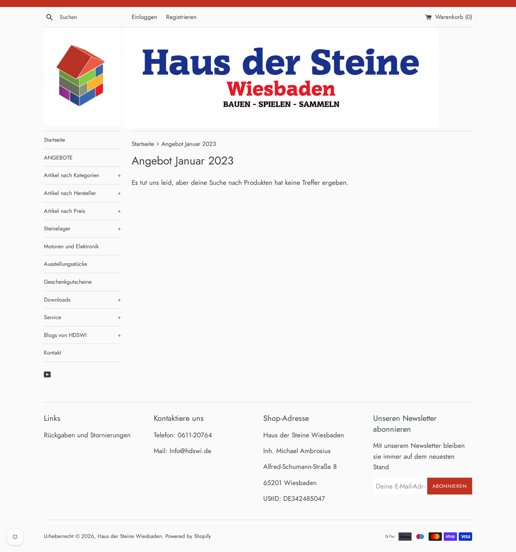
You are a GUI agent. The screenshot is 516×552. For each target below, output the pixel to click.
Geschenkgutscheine (68, 282)
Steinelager (82, 228)
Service (82, 317)
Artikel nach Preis (82, 211)
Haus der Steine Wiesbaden (130, 536)
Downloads (82, 300)
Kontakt (52, 353)
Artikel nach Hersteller (82, 193)
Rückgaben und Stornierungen (87, 435)
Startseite (54, 140)
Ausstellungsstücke (65, 264)
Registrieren (181, 17)
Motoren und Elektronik (71, 246)
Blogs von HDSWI (82, 335)
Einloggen (144, 17)
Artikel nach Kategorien (82, 175)
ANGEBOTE (58, 158)
